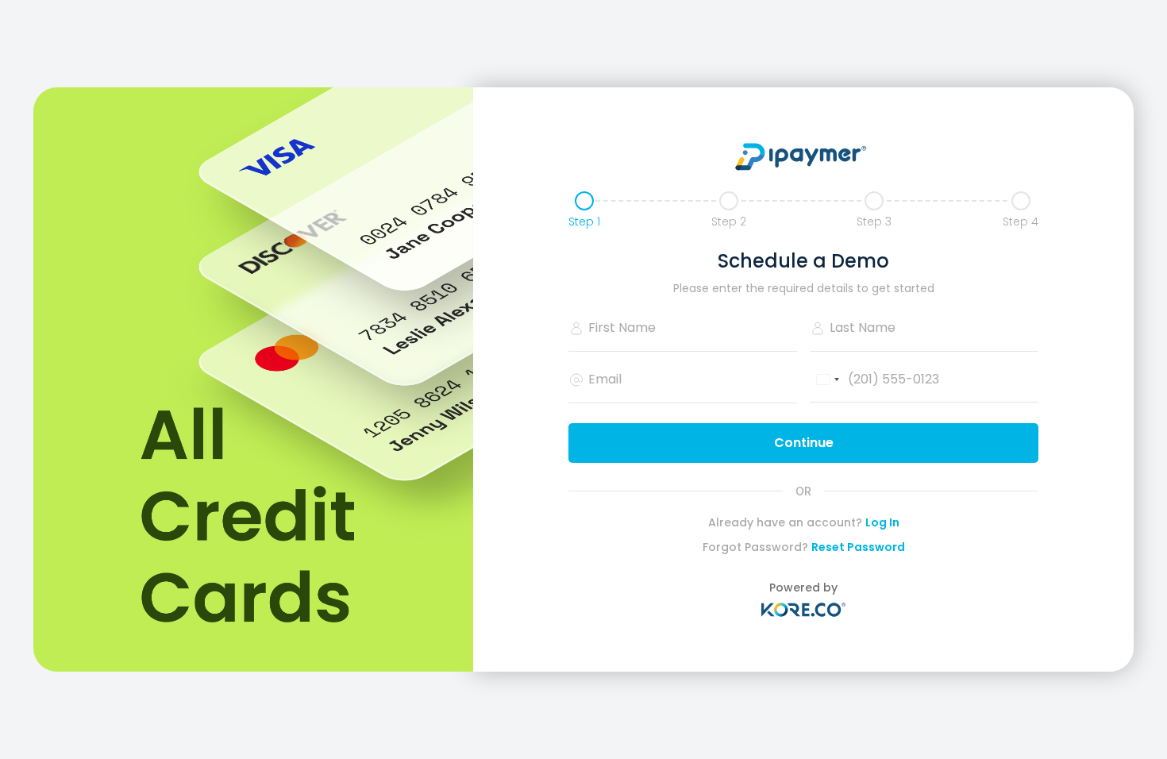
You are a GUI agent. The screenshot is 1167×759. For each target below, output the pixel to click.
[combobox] (827, 380)
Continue (804, 442)
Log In (882, 522)
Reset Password (858, 547)
